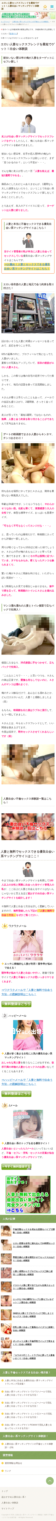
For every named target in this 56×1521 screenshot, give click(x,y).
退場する (13, 34)
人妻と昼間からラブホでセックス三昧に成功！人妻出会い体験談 (33, 1273)
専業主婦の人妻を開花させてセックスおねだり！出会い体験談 (34, 1259)
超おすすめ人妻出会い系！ (14, 1497)
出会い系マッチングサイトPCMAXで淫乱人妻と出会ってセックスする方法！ (28, 1426)
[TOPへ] (50, 1481)
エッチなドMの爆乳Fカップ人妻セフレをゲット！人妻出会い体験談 (33, 1301)
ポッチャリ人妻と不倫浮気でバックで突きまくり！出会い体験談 (34, 1343)
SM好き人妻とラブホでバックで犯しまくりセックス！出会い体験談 (33, 1315)
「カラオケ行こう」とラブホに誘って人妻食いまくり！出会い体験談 (34, 1357)
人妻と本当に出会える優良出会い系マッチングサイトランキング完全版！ (29, 1382)
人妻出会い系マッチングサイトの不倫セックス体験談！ (30, 21)
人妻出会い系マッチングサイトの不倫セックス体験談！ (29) (29, 1445)
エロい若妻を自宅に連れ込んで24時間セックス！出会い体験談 (34, 1245)
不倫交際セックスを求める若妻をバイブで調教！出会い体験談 (34, 1231)
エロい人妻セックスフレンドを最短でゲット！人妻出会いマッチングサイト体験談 (20, 6)
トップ (4, 1491)
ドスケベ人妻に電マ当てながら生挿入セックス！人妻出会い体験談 (34, 1287)
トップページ (5, 21)
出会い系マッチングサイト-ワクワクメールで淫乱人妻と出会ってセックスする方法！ (28, 1393)
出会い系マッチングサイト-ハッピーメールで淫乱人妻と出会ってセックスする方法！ (28, 1404)
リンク (8, 1471)
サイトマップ (7, 1508)
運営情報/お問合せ (13, 1463)
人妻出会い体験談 (9, 1502)
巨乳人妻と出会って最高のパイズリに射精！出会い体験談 (34, 1329)
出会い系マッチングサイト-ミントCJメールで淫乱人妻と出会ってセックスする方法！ (28, 1415)
